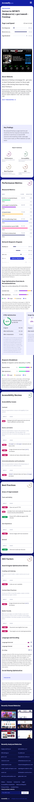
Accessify (7, 3)
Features (9, 782)
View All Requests (17, 258)
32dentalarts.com (6, 764)
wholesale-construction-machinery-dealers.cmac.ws (26, 772)
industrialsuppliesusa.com (25, 764)
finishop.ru (6, 8)
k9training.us (5, 753)
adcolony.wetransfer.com (8, 776)
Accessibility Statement (8, 784)
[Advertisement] (17, 44)
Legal (23, 782)
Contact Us (17, 782)
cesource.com (5, 760)
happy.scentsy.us (6, 749)
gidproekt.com (22, 776)
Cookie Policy (14, 787)
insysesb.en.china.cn (23, 757)
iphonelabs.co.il (22, 749)
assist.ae (3, 772)
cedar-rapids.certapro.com (9, 768)
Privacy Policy (5, 787)
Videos (3, 782)
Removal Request (21, 784)
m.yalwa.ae (21, 753)
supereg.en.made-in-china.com (26, 768)
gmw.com (4, 757)
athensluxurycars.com (24, 760)
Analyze (25, 792)
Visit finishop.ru (8, 100)
